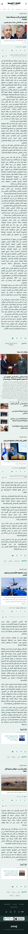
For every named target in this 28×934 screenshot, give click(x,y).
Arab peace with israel (11, 343)
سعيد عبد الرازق (20, 795)
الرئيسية (25, 8)
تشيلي (10, 559)
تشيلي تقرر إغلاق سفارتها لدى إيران (15, 439)
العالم (13, 8)
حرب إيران (17, 559)
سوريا (13, 891)
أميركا (13, 756)
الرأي (9, 8)
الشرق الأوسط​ (18, 8)
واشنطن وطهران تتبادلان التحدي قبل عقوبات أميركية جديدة (11, 736)
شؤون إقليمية (23, 12)
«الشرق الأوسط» (18, 45)
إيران (5, 559)
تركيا (8, 891)
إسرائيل (17, 894)
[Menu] (26, 3)
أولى (18, 756)
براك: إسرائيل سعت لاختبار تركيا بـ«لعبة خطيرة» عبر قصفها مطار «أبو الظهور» (11, 871)
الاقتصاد (4, 8)
